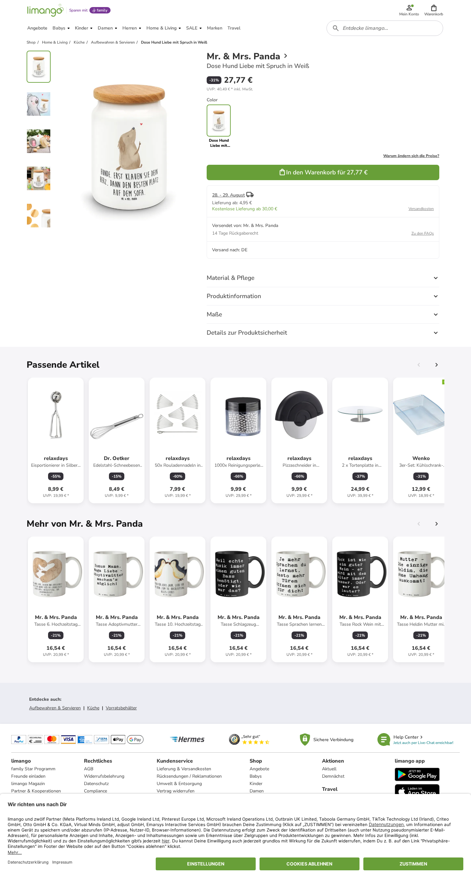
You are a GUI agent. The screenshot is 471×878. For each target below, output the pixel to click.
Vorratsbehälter (121, 708)
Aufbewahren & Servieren (55, 708)
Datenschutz (96, 784)
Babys (256, 776)
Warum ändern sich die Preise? (411, 155)
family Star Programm (33, 769)
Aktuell (329, 769)
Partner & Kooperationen (36, 791)
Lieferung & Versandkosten (184, 769)
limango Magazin (28, 784)
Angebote (259, 769)
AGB (88, 769)
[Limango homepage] (45, 10)
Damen (257, 791)
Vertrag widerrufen (175, 791)
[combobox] (384, 28)
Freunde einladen (28, 776)
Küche (93, 708)
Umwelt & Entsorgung (179, 784)
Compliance (95, 791)
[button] (433, 10)
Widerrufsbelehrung (104, 776)
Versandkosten (421, 208)
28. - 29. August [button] (228, 195)
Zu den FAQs (422, 233)
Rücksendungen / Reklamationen (189, 776)
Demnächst (333, 776)
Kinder (256, 784)
